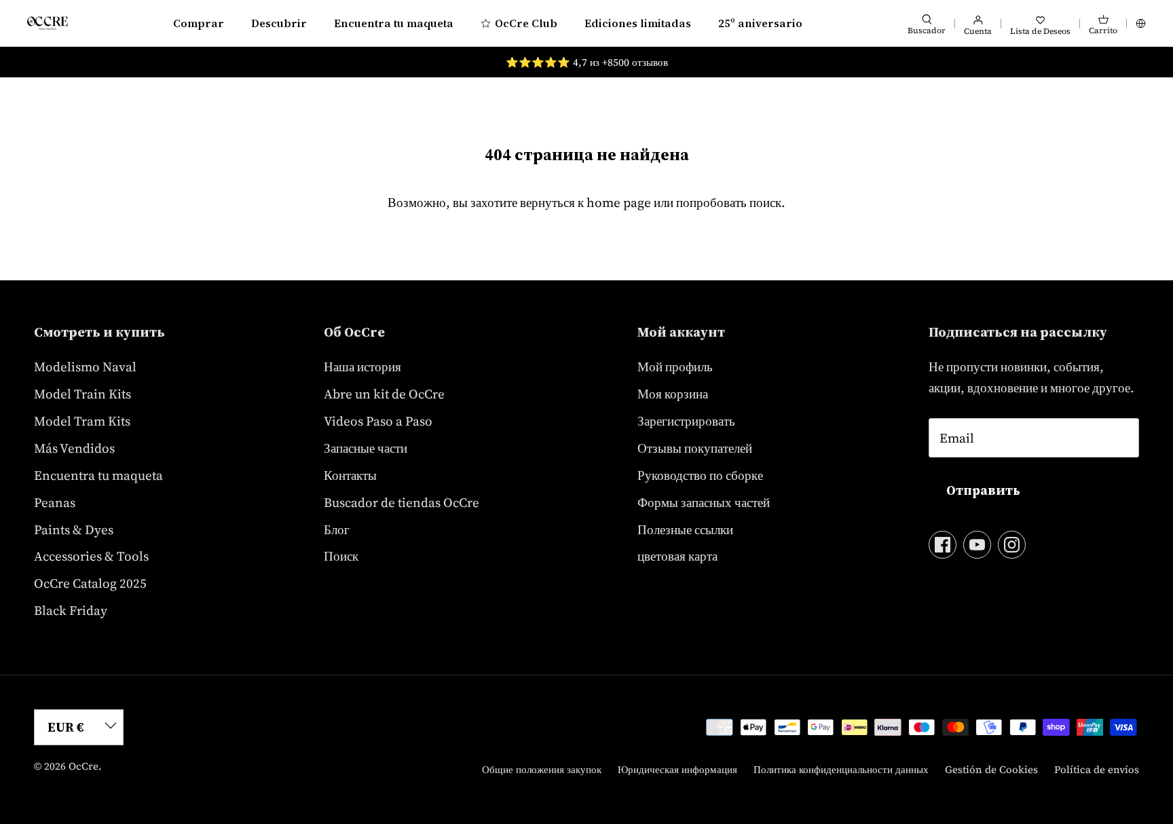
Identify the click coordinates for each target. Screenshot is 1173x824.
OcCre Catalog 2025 (90, 583)
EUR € (66, 727)
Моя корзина (672, 393)
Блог (337, 529)
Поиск (341, 556)
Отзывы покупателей (694, 448)
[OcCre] (47, 22)
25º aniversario (760, 23)
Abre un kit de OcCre (384, 393)
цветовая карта (677, 556)
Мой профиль (675, 366)
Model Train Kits (82, 393)
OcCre (83, 766)
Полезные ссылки (685, 529)
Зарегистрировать (686, 421)
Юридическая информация (677, 769)
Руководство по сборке (700, 475)
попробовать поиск (728, 202)
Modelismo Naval (85, 366)
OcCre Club (526, 23)
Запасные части (365, 448)
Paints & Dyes (73, 529)
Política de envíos (1096, 769)
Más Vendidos (74, 448)
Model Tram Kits (82, 421)
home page (618, 202)
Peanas (54, 502)
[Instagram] (1012, 545)
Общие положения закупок (541, 769)
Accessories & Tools (91, 556)
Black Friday (70, 610)
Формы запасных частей (703, 502)
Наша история (362, 366)
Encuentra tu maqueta (393, 23)
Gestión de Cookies (991, 769)
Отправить (983, 490)
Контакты (350, 475)
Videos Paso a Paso (378, 421)
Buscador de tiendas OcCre (401, 502)
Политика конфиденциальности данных (841, 769)
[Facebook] (942, 545)
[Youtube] (977, 545)
